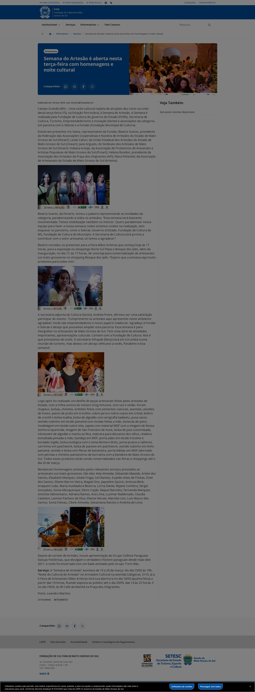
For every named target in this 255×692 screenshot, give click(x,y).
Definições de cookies (181, 686)
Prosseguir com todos (210, 686)
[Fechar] (250, 686)
